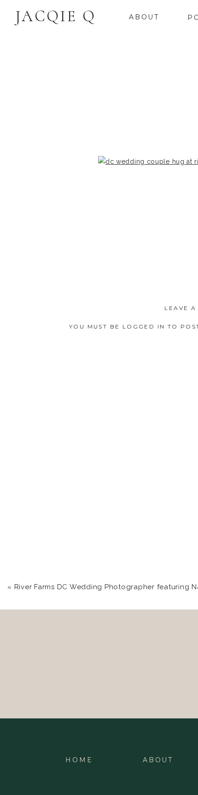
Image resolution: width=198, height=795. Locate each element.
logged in (143, 326)
